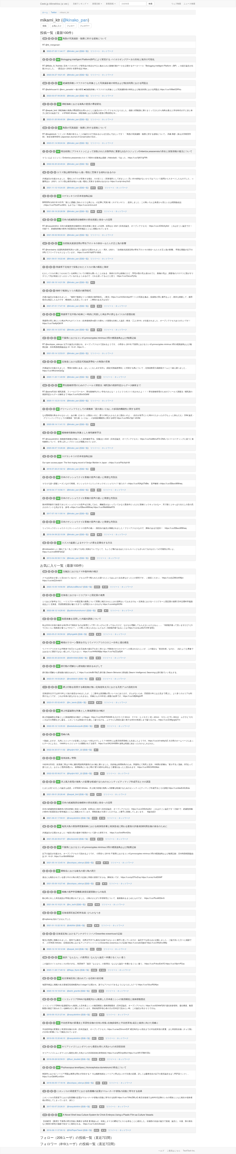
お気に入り (56, 25)
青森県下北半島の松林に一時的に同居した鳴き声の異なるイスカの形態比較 (98, 314)
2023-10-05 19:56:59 (56, 586)
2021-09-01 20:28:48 (56, 794)
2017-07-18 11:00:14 (56, 513)
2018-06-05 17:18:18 (56, 1082)
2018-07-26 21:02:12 (56, 468)
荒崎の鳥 (65, 734)
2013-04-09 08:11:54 (56, 558)
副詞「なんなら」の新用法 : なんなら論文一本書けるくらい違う (94, 957)
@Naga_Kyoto (73, 970)
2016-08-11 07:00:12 (56, 1130)
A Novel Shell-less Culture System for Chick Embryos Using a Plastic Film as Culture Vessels (108, 1114)
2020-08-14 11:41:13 (56, 424)
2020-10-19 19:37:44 (56, 990)
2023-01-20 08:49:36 (56, 119)
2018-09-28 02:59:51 (56, 1059)
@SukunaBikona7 (74, 586)
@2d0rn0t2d (72, 657)
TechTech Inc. (189, 1150)
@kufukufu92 (73, 838)
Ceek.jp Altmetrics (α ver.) (54, 3)
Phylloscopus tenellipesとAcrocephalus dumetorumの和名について (93, 1067)
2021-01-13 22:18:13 (56, 925)
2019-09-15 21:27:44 (56, 1014)
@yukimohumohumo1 (76, 610)
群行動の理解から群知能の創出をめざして (81, 666)
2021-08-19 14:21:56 (56, 282)
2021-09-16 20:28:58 (56, 211)
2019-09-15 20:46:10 (56, 1038)
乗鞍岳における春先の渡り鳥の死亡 (78, 870)
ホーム (45, 12)
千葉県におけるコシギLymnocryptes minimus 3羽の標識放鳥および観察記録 (99, 337)
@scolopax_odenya (75, 862)
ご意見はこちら (173, 1150)
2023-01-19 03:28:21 (56, 678)
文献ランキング (80, 3)
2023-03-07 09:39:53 (56, 95)
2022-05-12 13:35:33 (56, 726)
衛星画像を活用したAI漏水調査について (81, 618)
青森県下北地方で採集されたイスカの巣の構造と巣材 (82, 266)
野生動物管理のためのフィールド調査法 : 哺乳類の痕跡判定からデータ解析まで (102, 385)
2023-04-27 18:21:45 (56, 74)
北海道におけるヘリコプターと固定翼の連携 (83, 595)
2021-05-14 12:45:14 (56, 862)
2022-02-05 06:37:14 (56, 773)
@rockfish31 (72, 678)
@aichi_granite (73, 990)
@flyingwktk (72, 634)
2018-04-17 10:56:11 (56, 489)
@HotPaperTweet (74, 1130)
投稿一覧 (84, 51)
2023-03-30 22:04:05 (56, 657)
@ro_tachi (71, 904)
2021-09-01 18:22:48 (56, 258)
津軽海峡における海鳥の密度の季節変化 (81, 103)
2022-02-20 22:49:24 (56, 164)
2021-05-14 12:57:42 (56, 329)
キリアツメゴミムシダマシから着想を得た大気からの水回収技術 (93, 1046)
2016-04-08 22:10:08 (56, 534)
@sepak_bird (73, 794)
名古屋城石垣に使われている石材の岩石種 (82, 978)
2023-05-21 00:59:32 (56, 634)
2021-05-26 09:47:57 (56, 838)
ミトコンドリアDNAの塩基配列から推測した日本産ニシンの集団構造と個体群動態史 (103, 999)
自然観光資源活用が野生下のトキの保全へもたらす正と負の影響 (94, 243)
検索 (150, 3)
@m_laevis (72, 702)
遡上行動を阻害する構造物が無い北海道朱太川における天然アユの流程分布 (100, 686)
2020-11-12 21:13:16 (56, 400)
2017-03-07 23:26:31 (56, 1106)
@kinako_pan (75, 20)
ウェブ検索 (176, 3)
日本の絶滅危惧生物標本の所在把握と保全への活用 (87, 219)
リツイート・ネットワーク (101, 51)
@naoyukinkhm (73, 818)
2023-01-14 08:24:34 (56, 143)
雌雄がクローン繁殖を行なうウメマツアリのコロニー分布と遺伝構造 (95, 642)
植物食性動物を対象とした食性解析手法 (81, 432)
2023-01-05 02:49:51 (56, 702)
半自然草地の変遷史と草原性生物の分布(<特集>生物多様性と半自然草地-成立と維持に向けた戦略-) (109, 1022)
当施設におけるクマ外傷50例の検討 (80, 571)
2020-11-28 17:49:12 (56, 970)
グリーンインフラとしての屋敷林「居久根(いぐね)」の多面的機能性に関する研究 (100, 408)
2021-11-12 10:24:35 (56, 187)
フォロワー (85, 25)
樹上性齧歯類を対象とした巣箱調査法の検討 (83, 710)
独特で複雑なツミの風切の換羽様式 (73, 290)
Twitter (54, 12)
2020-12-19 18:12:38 (56, 949)
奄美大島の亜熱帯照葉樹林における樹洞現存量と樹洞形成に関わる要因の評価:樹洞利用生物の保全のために (114, 826)
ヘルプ (161, 1150)
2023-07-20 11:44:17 (56, 51)
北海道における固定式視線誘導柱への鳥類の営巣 (86, 361)
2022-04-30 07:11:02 (56, 749)
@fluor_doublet (73, 1059)
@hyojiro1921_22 (74, 749)
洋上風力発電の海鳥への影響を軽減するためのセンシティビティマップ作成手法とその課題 (106, 781)
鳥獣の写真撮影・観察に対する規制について (85, 38)
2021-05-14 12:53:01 (56, 353)
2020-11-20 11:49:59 (56, 377)
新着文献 (96, 3)
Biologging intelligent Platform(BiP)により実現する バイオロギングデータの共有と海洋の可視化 (107, 59)
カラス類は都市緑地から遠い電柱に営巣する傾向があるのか (86, 172)
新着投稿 (110, 3)
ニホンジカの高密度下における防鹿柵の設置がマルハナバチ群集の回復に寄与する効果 (99, 1091)
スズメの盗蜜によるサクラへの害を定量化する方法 (87, 542)
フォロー (71, 25)
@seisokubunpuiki (75, 726)
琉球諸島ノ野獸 (68, 757)
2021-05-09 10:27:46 (56, 883)
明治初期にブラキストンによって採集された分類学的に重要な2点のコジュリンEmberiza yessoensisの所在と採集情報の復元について (126, 151)
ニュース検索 (189, 3)
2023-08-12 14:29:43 (56, 610)
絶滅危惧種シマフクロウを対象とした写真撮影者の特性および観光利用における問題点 (105, 83)
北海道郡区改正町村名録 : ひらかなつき (81, 912)
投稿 (44, 25)
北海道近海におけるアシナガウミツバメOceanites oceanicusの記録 (89, 933)
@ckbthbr (71, 925)
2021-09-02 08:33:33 (56, 235)
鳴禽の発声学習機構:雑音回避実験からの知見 (84, 891)
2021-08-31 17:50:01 (56, 818)
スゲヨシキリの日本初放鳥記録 (77, 195)
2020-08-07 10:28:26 (56, 447)
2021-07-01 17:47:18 (56, 306)
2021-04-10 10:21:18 (56, 904)
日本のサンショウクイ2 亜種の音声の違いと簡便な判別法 (89, 477)
